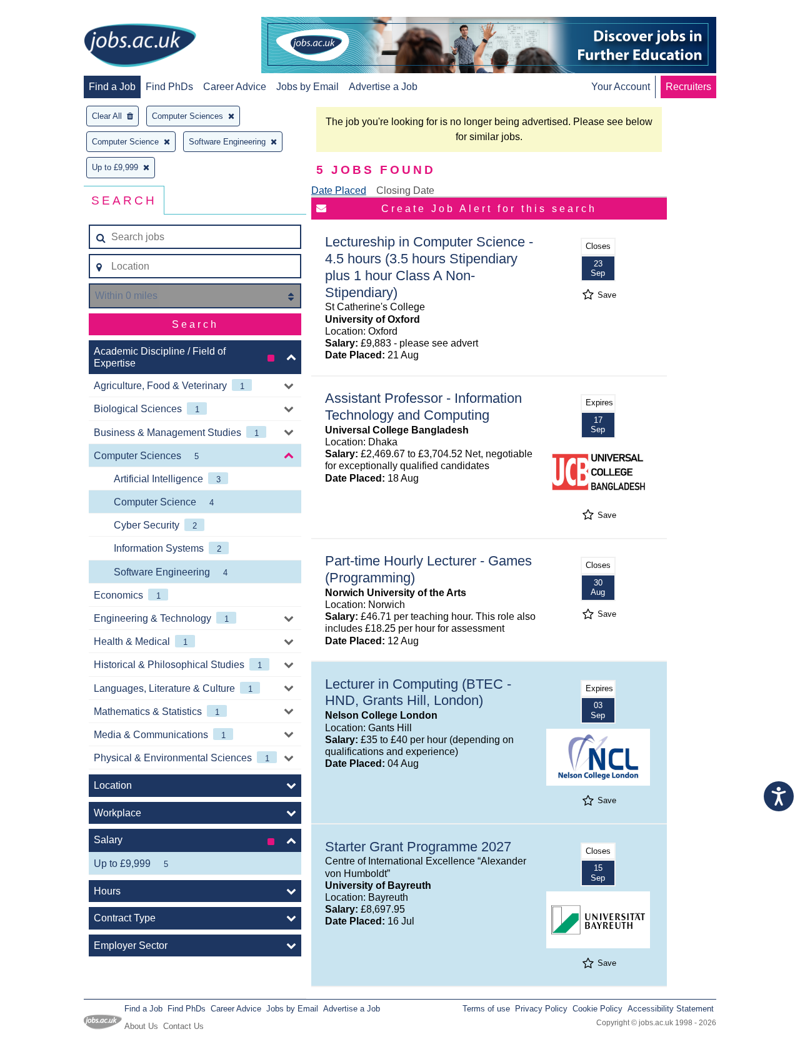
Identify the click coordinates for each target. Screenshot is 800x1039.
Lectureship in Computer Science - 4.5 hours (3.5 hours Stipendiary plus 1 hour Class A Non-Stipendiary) (429, 267)
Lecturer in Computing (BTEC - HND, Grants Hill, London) (418, 692)
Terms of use (486, 1008)
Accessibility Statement (671, 1008)
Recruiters (688, 86)
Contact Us (183, 1026)
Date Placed (338, 190)
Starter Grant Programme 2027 (418, 846)
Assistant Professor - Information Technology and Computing (423, 406)
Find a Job (112, 86)
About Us (141, 1026)
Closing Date (405, 190)
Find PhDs (169, 86)
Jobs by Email (307, 86)
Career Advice (234, 86)
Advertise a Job (383, 86)
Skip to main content (50, 11)
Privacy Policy (541, 1008)
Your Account (620, 86)
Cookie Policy (597, 1008)
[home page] (140, 46)
